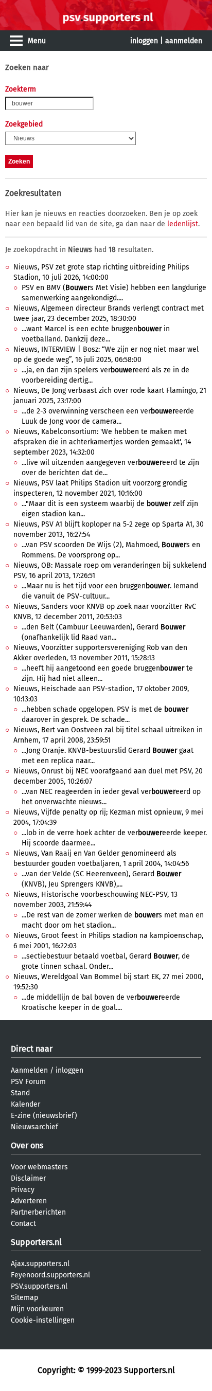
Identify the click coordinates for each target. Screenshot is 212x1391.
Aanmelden (29, 1070)
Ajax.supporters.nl (40, 1263)
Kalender (25, 1104)
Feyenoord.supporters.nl (50, 1275)
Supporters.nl (36, 1242)
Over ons (27, 1145)
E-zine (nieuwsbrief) (44, 1115)
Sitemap (24, 1297)
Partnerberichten (38, 1212)
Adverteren (29, 1201)
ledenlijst (182, 224)
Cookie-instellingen (43, 1320)
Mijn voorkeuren (37, 1309)
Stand (20, 1093)
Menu (37, 41)
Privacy (22, 1189)
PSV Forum (28, 1081)
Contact (23, 1223)
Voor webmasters (39, 1167)
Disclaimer (28, 1178)
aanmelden (183, 41)
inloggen (144, 41)
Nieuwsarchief (34, 1127)
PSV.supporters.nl (39, 1286)
